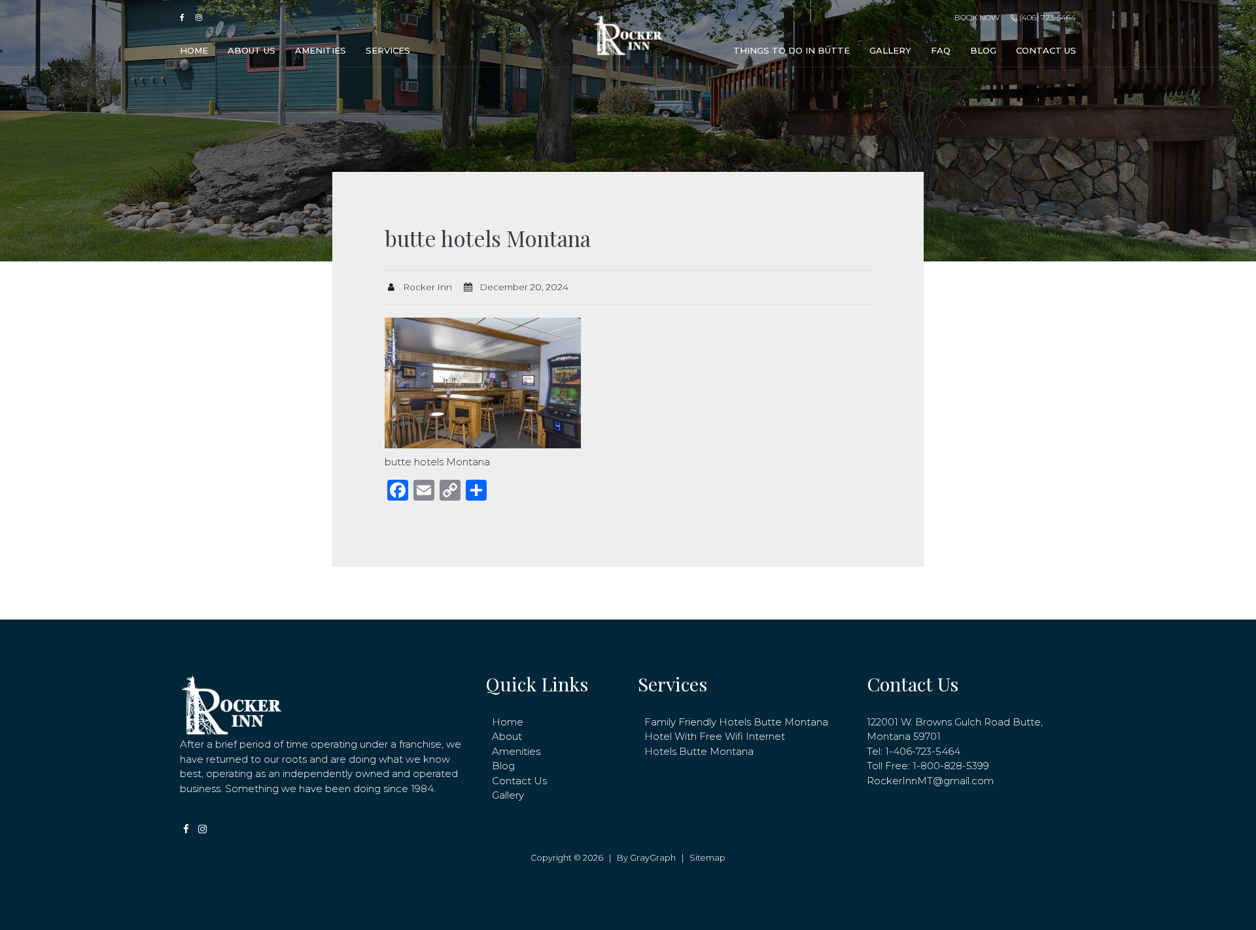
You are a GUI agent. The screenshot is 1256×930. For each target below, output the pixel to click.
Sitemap (707, 858)
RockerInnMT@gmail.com (930, 780)
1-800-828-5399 (951, 765)
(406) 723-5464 (1046, 17)
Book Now (976, 17)
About (507, 736)
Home (194, 50)
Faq (941, 50)
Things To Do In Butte (791, 50)
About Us (251, 50)
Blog (983, 50)
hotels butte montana (699, 751)
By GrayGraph (646, 858)
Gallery (890, 50)
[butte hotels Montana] (483, 382)
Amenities (320, 50)
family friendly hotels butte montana (736, 722)
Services (388, 50)
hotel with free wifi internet (714, 736)
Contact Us (1046, 50)
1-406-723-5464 (922, 751)
